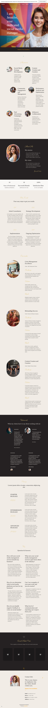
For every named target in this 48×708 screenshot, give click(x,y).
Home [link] (19, 4)
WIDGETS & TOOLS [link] (41, 4)
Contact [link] (23, 4)
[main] (14, 9)
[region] (24, 1)
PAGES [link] (27, 4)
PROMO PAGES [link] (32, 4)
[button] (47, 4)
